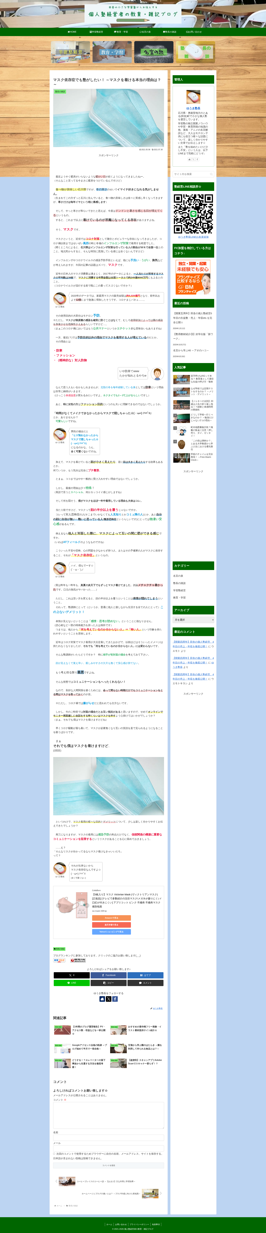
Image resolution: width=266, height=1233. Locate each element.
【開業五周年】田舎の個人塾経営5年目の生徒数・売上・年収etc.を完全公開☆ (192, 318)
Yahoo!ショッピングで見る (111, 932)
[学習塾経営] (70, 52)
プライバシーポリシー (139, 1224)
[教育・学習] (112, 52)
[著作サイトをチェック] (102, 999)
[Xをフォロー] (108, 999)
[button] (109, 983)
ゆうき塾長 (193, 108)
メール (57, 1143)
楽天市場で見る (111, 925)
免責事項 (156, 1224)
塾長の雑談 (60, 949)
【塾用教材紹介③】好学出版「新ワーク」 (193, 336)
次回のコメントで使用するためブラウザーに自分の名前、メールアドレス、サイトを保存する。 (110, 1153)
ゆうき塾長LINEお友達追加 (193, 237)
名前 (55, 1132)
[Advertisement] (108, 164)
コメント (59, 1099)
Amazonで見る (111, 918)
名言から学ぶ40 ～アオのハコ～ (191, 350)
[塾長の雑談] (195, 52)
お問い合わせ (121, 1224)
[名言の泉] (153, 52)
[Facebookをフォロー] (115, 999)
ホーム (109, 1224)
